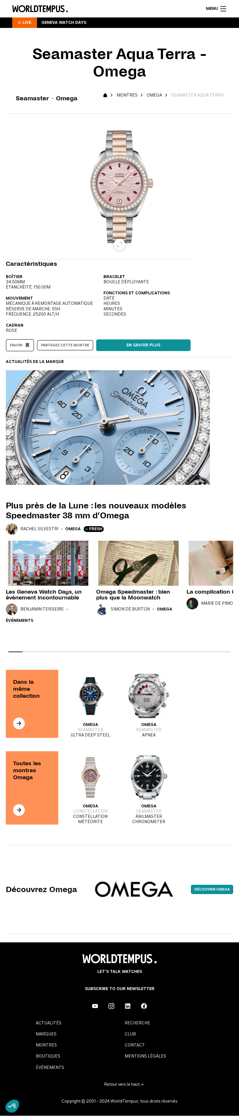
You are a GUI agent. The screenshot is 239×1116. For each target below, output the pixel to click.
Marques (46, 1034)
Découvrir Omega (212, 889)
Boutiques (48, 1056)
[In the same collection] (19, 723)
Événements (19, 621)
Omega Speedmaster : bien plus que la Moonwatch (133, 595)
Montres (127, 95)
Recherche (137, 1023)
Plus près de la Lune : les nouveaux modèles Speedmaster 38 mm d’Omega (96, 510)
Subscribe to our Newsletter (119, 989)
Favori (16, 345)
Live (26, 23)
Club (130, 1034)
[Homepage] (40, 8)
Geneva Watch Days (63, 23)
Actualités (48, 1023)
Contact (135, 1045)
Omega (154, 95)
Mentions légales (145, 1056)
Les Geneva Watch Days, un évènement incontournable (44, 595)
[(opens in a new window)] (95, 1006)
